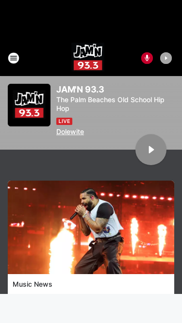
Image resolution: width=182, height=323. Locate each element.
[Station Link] (87, 58)
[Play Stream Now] (166, 58)
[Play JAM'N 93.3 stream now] (29, 105)
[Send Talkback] (147, 58)
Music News (32, 284)
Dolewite (70, 131)
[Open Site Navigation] (13, 58)
